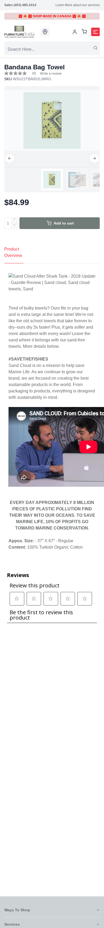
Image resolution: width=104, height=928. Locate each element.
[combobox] (52, 49)
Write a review (50, 73)
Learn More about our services (77, 5)
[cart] (84, 32)
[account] (74, 32)
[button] (9, 158)
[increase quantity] (14, 220)
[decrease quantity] (14, 226)
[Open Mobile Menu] (95, 32)
